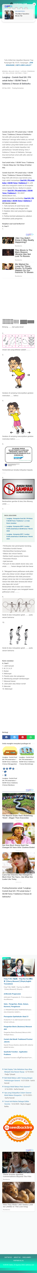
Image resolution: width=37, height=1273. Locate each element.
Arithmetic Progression (12, 994)
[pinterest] (22, 737)
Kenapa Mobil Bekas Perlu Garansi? (17, 1087)
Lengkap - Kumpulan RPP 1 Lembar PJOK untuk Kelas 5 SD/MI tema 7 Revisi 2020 (19, 536)
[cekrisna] (18, 4)
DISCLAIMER (27, 1257)
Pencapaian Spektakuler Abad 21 (16, 1017)
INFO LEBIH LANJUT (23, 65)
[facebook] (6, 737)
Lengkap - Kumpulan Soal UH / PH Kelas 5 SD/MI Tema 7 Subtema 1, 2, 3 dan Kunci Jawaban (19, 521)
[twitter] (14, 737)
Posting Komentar (18, 88)
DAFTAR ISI (8, 1257)
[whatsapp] (31, 737)
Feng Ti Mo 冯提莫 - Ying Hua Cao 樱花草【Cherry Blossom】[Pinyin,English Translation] (18, 981)
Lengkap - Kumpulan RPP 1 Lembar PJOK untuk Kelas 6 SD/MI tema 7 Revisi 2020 (19, 529)
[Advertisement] (18, 39)
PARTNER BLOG (18, 1260)
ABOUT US (17, 1257)
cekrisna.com (29, 1265)
